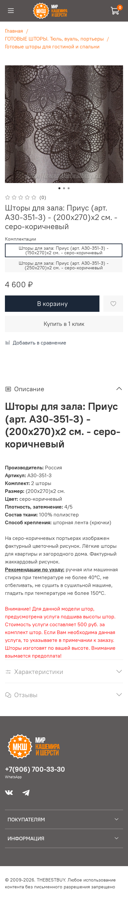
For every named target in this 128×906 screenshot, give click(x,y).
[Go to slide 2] (64, 188)
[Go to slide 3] (69, 188)
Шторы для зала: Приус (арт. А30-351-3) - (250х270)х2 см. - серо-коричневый (64, 265)
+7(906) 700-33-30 (35, 769)
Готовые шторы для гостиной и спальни (52, 46)
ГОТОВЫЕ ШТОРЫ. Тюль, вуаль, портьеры (54, 38)
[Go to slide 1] (59, 188)
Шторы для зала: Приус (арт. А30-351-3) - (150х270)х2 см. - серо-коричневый (64, 250)
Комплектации (20, 239)
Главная (14, 30)
